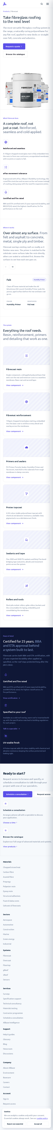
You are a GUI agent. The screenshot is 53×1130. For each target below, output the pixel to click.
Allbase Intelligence (11, 1022)
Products (6, 11)
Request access (9, 1104)
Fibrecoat (7, 955)
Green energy (8, 939)
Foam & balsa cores (11, 901)
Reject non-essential (15, 1124)
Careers (6, 1082)
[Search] (41, 3)
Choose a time (9, 822)
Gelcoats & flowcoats (12, 905)
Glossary (6, 1039)
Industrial (7, 944)
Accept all (38, 1124)
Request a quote (13, 46)
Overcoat (7, 960)
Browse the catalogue (15, 54)
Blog (5, 1044)
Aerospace (7, 920)
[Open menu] (47, 3)
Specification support (12, 998)
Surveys (6, 994)
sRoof (5, 975)
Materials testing (10, 1008)
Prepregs (7, 881)
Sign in (6, 1099)
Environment (8, 1073)
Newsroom (7, 1049)
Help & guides (9, 1034)
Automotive (8, 924)
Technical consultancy (12, 1003)
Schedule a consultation (16, 794)
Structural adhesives (11, 896)
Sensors (6, 979)
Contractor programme (13, 1013)
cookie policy (42, 1118)
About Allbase (9, 1068)
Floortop (6, 965)
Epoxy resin (8, 891)
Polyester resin (9, 886)
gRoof (5, 970)
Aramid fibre (8, 877)
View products (9, 846)
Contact (6, 1087)
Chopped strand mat (11, 867)
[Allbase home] (10, 4)
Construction (8, 929)
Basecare (7, 1077)
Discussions (8, 1053)
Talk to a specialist (11, 728)
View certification (11, 698)
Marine (6, 934)
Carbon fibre (8, 872)
